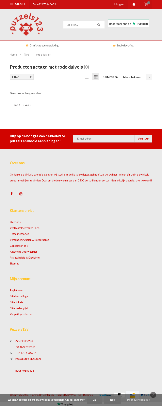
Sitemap (14, 263)
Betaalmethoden (19, 233)
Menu (19, 4)
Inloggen (119, 4)
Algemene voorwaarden (24, 251)
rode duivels (43, 54)
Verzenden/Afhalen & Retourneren (29, 239)
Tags (26, 54)
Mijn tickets (16, 302)
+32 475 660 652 (25, 352)
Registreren (16, 290)
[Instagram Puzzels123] (20, 193)
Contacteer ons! (19, 245)
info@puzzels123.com (28, 358)
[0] (146, 4)
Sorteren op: (111, 76)
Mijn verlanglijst (19, 308)
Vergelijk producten (21, 314)
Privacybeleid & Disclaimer (25, 257)
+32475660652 (46, 4)
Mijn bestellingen (19, 296)
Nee (112, 399)
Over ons (15, 222)
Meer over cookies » (138, 399)
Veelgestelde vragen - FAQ (25, 227)
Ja (94, 399)
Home (13, 54)
